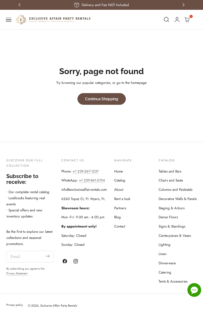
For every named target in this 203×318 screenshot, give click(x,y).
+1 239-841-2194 (92, 180)
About (118, 189)
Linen (163, 253)
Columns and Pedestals (175, 189)
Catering (165, 272)
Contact (119, 226)
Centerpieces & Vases (175, 235)
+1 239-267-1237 (86, 171)
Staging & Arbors (171, 208)
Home (118, 171)
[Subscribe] (47, 256)
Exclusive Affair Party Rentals (58, 305)
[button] (8, 19)
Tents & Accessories (173, 281)
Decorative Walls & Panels (178, 198)
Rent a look (122, 198)
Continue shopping (101, 99)
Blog (117, 217)
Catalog (119, 180)
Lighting (164, 244)
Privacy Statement (16, 273)
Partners (120, 208)
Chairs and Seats (171, 180)
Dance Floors (168, 217)
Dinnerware (167, 263)
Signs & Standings (172, 226)
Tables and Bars (170, 171)
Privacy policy (14, 305)
